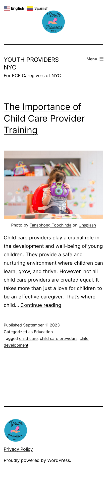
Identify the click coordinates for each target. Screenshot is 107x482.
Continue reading (40, 305)
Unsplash (87, 225)
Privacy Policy (18, 449)
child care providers (58, 338)
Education (43, 331)
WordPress (58, 460)
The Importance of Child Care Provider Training (44, 118)
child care (28, 338)
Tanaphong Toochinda (50, 225)
